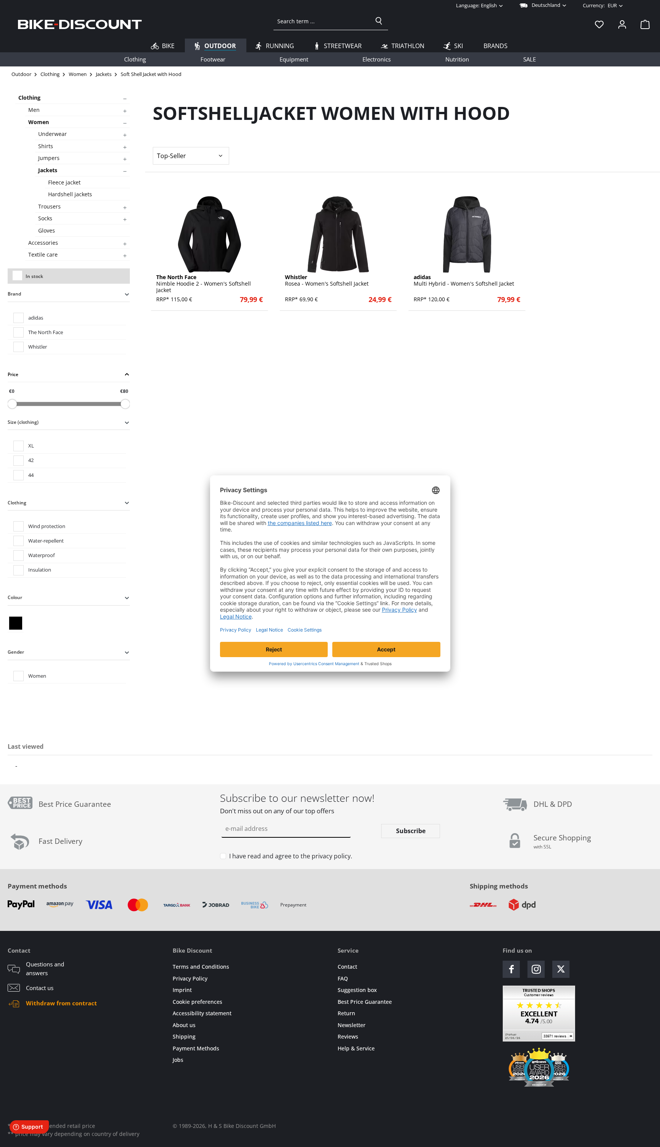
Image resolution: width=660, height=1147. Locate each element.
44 (31, 475)
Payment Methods (196, 1048)
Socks (45, 218)
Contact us (39, 988)
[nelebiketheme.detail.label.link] (209, 234)
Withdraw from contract (61, 1003)
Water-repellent (46, 540)
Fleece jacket (64, 182)
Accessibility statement (202, 1013)
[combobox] (321, 21)
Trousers (49, 206)
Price (13, 374)
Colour (15, 597)
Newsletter (352, 1025)
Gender (16, 652)
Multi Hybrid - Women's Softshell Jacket (464, 280)
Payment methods (37, 886)
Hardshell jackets (70, 194)
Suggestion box (357, 990)
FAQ (343, 978)
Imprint (182, 990)
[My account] (622, 24)
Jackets (47, 170)
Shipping (184, 1036)
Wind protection (46, 526)
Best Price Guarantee (365, 1001)
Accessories (43, 242)
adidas (35, 317)
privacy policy (331, 856)
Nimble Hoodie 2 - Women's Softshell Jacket (203, 283)
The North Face (45, 332)
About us (184, 1025)
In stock (34, 276)
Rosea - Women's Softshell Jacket (327, 280)
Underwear (52, 133)
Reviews (348, 1036)
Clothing (29, 97)
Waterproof (41, 555)
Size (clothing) (23, 422)
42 (31, 460)
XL (31, 445)
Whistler (37, 346)
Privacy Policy (190, 978)
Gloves (46, 230)
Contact (347, 966)
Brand (14, 294)
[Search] (379, 21)
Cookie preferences (197, 1001)
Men (34, 109)
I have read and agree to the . (290, 856)
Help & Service (356, 1048)
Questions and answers (45, 968)
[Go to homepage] (80, 24)
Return (346, 1013)
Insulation (39, 569)
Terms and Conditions (201, 966)
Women (38, 122)
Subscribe (410, 831)
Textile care (43, 254)
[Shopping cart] (643, 24)
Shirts (45, 146)
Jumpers (49, 158)
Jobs (178, 1059)
